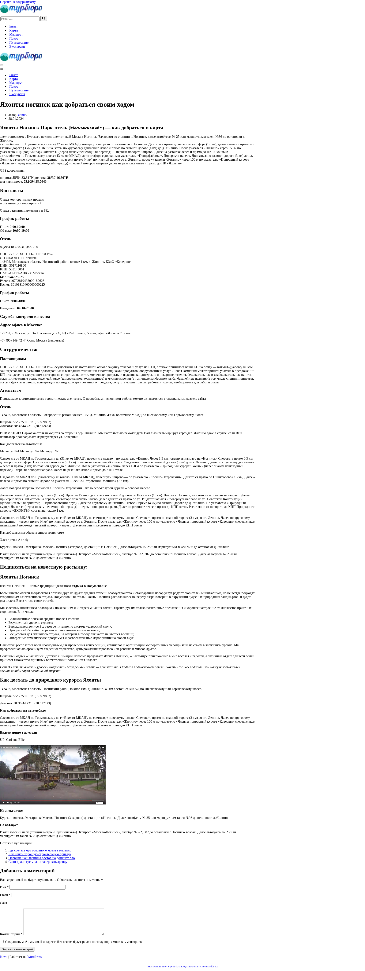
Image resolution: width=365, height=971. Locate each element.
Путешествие (19, 42)
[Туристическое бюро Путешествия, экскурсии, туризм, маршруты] (21, 12)
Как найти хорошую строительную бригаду (39, 854)
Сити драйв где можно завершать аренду (37, 862)
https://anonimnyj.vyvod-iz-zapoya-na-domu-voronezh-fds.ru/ (182, 966)
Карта (13, 30)
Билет (13, 26)
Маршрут (16, 34)
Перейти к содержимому (18, 2)
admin (22, 115)
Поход (13, 38)
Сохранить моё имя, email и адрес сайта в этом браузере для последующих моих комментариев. (74, 941)
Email (5, 895)
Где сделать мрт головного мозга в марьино (39, 850)
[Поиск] (43, 18)
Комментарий (11, 934)
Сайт (3, 903)
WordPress (34, 957)
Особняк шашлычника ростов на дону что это (41, 858)
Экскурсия (17, 46)
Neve (3, 957)
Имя (4, 887)
